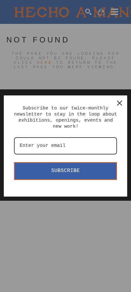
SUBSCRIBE (65, 171)
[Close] (119, 103)
